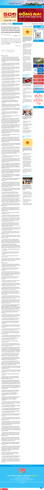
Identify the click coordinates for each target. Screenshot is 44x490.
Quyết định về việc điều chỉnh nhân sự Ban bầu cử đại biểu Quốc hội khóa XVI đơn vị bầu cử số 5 (10, 268)
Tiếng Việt (39, 0)
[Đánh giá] (38, 76)
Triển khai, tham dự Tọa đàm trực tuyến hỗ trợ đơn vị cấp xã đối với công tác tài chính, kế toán (10, 148)
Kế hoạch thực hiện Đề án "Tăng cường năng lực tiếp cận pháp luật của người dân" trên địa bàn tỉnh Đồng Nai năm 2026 (10, 367)
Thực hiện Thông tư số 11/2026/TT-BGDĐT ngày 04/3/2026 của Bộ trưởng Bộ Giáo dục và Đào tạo (9, 112)
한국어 (35, 0)
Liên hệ (25, 465)
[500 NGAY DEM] (22, 15)
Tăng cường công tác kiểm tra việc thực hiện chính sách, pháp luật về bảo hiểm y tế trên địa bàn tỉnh (10, 252)
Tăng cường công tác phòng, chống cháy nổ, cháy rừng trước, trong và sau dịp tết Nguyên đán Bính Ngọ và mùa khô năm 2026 (10, 344)
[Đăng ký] (38, 69)
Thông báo (36, 107)
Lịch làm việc (36, 40)
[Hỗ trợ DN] (38, 88)
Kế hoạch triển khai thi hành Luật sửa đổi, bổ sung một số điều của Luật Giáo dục (10, 281)
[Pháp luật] (38, 65)
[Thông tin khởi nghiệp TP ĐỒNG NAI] (38, 73)
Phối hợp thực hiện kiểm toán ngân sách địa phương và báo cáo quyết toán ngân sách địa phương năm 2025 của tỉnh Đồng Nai (10, 189)
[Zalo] (38, 33)
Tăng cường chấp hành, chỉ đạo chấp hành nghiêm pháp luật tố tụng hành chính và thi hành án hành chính (10, 325)
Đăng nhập (29, 465)
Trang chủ (14, 465)
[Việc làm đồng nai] (38, 85)
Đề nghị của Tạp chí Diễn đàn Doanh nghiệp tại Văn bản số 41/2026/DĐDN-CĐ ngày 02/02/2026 (10, 409)
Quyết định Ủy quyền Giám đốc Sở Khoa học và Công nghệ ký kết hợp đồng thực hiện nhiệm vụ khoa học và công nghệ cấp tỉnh (10, 228)
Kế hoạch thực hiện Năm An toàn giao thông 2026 (10, 373)
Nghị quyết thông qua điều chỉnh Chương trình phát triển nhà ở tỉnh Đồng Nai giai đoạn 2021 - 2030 (10, 311)
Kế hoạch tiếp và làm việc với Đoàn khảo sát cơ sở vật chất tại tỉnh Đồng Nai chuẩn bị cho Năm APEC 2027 (10, 414)
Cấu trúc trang (19, 465)
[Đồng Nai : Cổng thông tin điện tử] (5, 2)
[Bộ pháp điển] (38, 79)
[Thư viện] (38, 83)
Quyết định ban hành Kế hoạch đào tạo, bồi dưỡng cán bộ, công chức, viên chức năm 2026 (10, 216)
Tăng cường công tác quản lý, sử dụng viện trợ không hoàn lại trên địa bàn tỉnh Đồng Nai (10, 329)
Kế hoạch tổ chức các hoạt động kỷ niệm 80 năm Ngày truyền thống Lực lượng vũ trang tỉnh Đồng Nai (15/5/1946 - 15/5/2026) (10, 377)
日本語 (32, 0)
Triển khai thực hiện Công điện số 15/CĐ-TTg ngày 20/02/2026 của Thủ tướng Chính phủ (10, 391)
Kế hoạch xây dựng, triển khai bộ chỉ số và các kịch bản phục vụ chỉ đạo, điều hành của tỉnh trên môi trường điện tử (10, 236)
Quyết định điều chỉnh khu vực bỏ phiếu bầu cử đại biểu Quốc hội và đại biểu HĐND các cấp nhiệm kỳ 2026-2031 (10, 204)
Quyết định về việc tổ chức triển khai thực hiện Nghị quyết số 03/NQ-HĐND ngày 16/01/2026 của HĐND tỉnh (10, 443)
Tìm (41, 26)
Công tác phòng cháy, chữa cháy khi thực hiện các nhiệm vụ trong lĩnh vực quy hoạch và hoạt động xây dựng (10, 332)
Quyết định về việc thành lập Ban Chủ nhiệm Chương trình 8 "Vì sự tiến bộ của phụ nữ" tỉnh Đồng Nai (10, 179)
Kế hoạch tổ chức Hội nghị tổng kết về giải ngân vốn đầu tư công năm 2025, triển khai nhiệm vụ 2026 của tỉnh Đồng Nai (10, 418)
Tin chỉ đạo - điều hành (27, 26)
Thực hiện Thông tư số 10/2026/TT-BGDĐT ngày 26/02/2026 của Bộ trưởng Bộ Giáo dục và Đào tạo (9, 101)
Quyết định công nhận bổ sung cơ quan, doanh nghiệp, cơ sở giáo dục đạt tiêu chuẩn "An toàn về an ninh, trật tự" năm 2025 (10, 453)
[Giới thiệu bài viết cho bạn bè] (16, 35)
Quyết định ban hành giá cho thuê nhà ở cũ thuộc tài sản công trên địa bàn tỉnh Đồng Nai (10, 319)
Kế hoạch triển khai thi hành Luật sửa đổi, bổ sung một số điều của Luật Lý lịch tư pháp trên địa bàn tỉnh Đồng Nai (10, 232)
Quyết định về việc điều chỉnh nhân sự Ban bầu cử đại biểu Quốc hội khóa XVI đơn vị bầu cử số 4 (10, 277)
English (28, 0)
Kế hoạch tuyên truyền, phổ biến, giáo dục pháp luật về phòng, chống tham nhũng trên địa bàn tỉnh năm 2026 (10, 370)
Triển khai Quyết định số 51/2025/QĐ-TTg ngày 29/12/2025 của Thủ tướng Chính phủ (9, 193)
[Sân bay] (38, 60)
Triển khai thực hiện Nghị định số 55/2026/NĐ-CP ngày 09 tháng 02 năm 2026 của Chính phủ (10, 456)
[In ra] (18, 35)
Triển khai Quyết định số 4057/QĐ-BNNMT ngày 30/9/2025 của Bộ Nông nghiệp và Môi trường (9, 393)
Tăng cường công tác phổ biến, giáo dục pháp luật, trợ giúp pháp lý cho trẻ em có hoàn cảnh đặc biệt (10, 322)
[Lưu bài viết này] (20, 35)
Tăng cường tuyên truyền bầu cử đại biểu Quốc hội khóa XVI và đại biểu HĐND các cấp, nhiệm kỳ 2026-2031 (10, 109)
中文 (42, 0)
